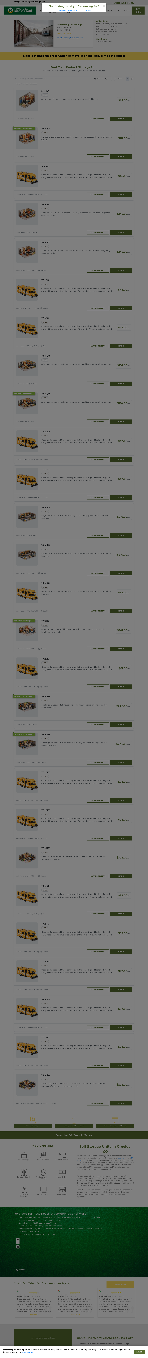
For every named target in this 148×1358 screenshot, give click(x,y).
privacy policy (27, 1352)
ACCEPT (140, 1352)
